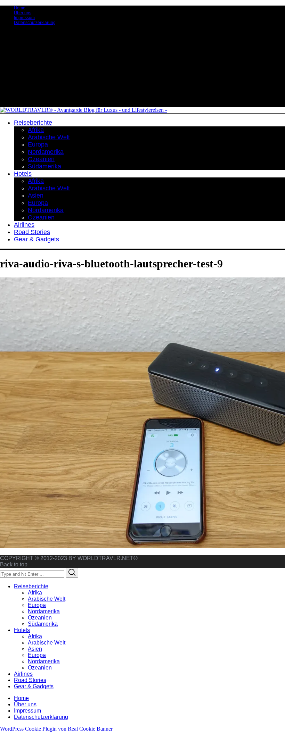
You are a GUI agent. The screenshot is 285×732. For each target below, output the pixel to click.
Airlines (23, 674)
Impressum (24, 17)
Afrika (35, 593)
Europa (37, 605)
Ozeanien (40, 618)
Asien (35, 649)
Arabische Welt (46, 599)
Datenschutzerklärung (35, 22)
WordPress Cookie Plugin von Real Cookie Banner (56, 729)
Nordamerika (44, 611)
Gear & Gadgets (34, 686)
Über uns (22, 12)
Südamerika (43, 624)
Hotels (22, 630)
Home (19, 8)
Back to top (13, 564)
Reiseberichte (31, 586)
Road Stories (30, 680)
